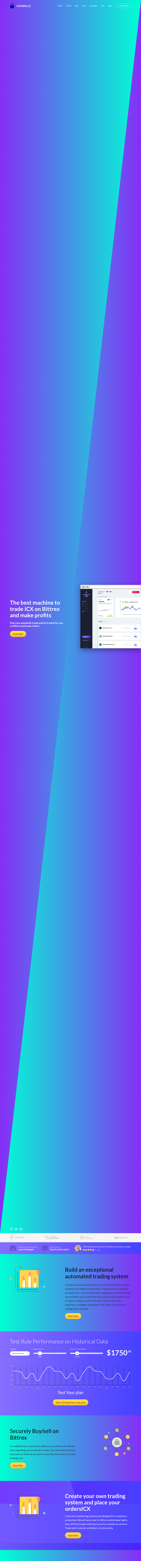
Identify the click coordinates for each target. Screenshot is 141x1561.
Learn (84, 6)
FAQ (102, 6)
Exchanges (93, 6)
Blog (76, 6)
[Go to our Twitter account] (16, 1229)
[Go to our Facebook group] (11, 1229)
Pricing (68, 6)
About (60, 6)
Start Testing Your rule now (70, 1402)
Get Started (123, 6)
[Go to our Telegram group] (21, 1229)
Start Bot (18, 633)
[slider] (40, 1353)
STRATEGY (13, 1349)
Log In (110, 6)
